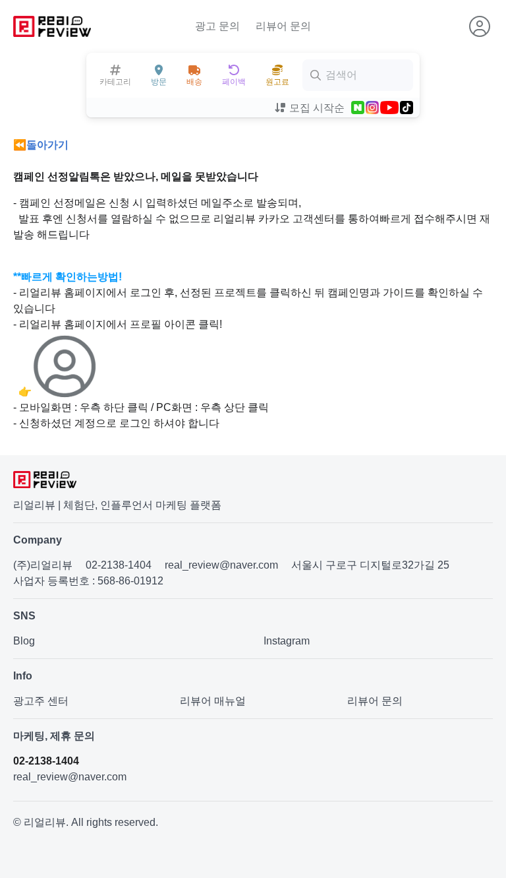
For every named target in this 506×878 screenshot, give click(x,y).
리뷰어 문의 (283, 26)
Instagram (287, 640)
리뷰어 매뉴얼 (213, 700)
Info (22, 675)
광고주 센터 (41, 700)
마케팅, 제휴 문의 (54, 735)
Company (37, 540)
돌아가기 (47, 144)
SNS (24, 615)
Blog (24, 640)
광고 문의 (217, 26)
